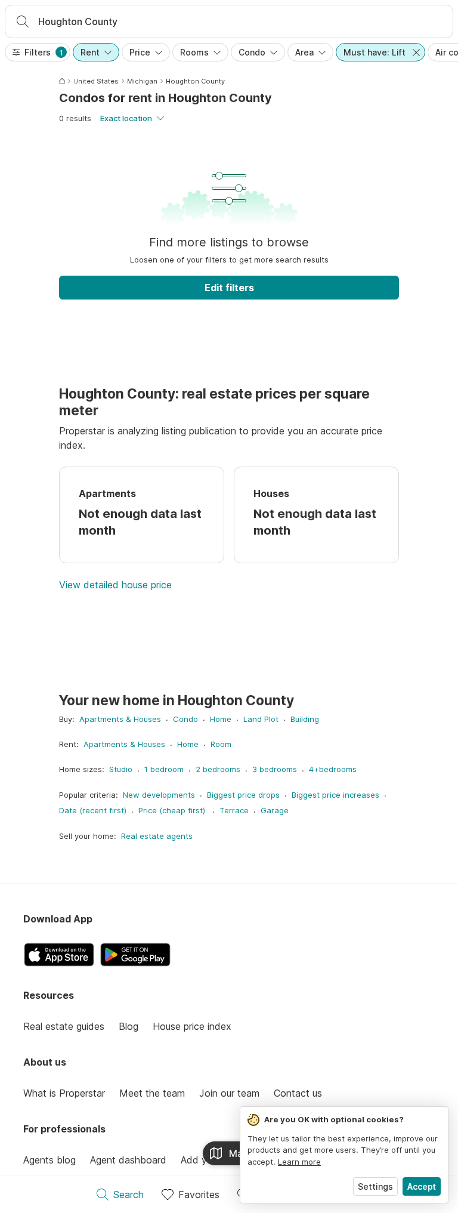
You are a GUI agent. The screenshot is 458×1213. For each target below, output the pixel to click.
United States (96, 81)
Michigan (142, 81)
